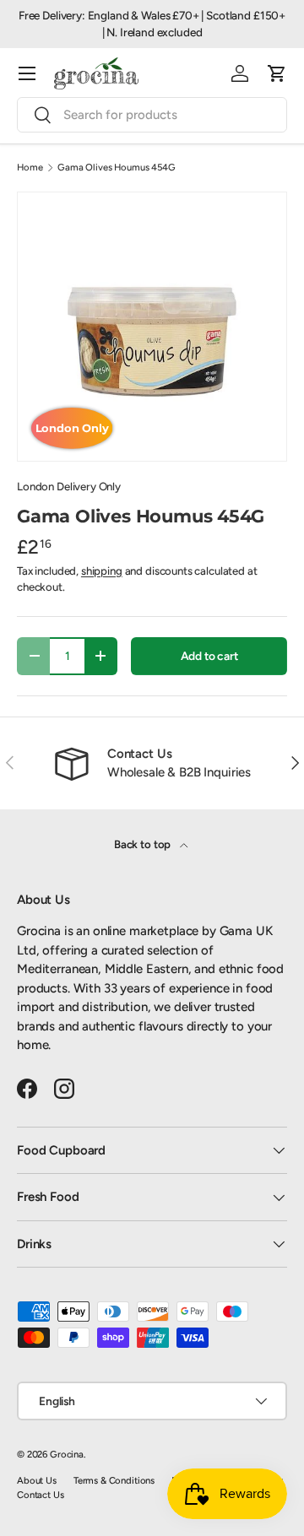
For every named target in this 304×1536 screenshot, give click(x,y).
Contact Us (40, 1495)
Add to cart (209, 656)
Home (29, 167)
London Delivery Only (69, 486)
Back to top (143, 844)
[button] (277, 73)
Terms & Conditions (114, 1480)
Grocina (67, 1454)
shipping (101, 570)
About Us (37, 1480)
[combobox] (152, 115)
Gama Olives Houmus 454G (116, 167)
